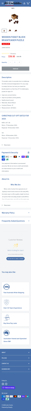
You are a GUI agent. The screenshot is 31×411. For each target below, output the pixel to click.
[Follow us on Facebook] (3, 384)
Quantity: (4, 62)
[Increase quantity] (19, 62)
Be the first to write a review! (15, 258)
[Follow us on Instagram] (6, 384)
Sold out (15, 68)
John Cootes (6, 47)
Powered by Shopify (7, 407)
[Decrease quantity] (10, 62)
